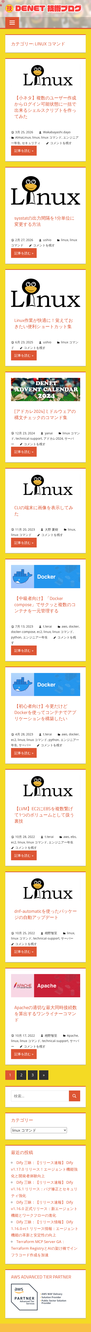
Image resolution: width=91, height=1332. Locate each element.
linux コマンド (51, 137)
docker (74, 626)
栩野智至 (51, 933)
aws (64, 626)
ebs (73, 837)
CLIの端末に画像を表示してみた (43, 510)
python (16, 637)
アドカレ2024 (53, 438)
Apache (72, 1035)
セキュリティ (31, 143)
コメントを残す (61, 143)
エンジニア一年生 (35, 637)
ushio (47, 240)
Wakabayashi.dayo (56, 132)
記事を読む (22, 150)
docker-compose (23, 632)
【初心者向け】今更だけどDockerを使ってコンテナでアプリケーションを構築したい (45, 712)
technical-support (29, 438)
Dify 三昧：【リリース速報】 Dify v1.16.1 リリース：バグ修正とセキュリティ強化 (44, 1189)
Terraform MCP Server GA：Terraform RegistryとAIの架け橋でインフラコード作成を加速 (44, 1248)
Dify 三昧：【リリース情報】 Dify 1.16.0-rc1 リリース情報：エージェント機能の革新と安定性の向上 (44, 1228)
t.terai (47, 626)
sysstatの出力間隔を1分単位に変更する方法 (44, 221)
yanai (49, 433)
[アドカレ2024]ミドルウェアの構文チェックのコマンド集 (45, 414)
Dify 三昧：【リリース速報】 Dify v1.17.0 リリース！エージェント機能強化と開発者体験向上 (44, 1169)
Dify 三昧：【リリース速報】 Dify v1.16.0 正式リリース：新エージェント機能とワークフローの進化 (44, 1209)
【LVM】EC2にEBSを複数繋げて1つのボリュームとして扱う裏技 (44, 814)
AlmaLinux (23, 137)
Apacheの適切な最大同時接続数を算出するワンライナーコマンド (45, 1013)
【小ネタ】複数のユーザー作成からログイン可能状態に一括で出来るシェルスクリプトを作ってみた (45, 107)
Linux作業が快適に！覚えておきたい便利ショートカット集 (43, 323)
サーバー (25, 745)
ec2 (39, 632)
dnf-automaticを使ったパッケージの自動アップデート (45, 914)
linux (36, 137)
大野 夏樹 (51, 529)
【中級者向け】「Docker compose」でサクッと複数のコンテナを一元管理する (45, 604)
